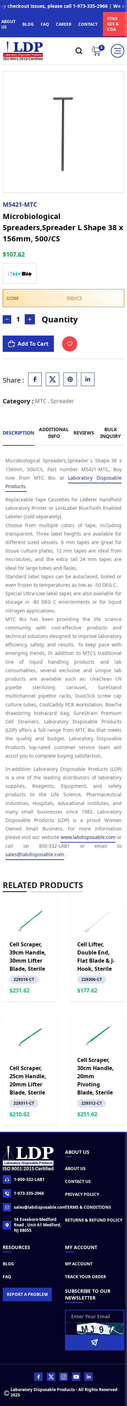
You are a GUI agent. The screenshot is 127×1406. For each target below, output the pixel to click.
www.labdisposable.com (88, 837)
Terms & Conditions (88, 1207)
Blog (8, 1264)
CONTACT (88, 24)
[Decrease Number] (7, 319)
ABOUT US (8, 24)
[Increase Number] (30, 319)
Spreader (62, 401)
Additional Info (54, 432)
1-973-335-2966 (29, 1193)
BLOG (28, 24)
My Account (78, 1264)
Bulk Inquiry (110, 432)
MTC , (42, 401)
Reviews (83, 432)
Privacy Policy (82, 1194)
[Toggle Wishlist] (69, 344)
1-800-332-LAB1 (29, 1179)
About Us (75, 1168)
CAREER (63, 24)
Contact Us (78, 1181)
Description (18, 432)
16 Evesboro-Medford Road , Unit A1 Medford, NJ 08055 (37, 1225)
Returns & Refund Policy (93, 1220)
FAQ (45, 24)
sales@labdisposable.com (34, 854)
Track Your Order (85, 1277)
